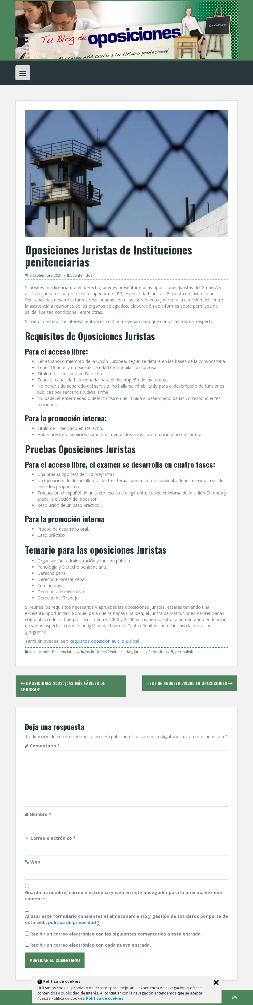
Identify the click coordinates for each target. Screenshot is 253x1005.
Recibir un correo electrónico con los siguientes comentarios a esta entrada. (116, 934)
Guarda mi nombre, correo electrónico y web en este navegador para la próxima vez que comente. (123, 895)
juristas (140, 651)
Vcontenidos (81, 275)
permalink (183, 651)
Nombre (40, 814)
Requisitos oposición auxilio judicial (104, 641)
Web (35, 862)
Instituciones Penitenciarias (53, 651)
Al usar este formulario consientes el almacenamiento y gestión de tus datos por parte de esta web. (126, 919)
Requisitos (157, 651)
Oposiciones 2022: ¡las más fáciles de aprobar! (62, 686)
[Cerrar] (216, 982)
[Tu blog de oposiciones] (126, 30)
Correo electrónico (53, 838)
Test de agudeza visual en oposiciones (187, 683)
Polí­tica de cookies (105, 998)
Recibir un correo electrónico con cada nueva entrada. (90, 945)
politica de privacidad (72, 922)
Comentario (45, 746)
